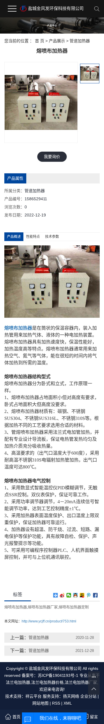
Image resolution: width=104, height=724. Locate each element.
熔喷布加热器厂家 (43, 607)
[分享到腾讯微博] (88, 595)
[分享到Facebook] (95, 595)
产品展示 (57, 40)
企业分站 (88, 696)
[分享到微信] (68, 595)
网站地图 (40, 703)
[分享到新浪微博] (62, 595)
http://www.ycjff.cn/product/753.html (49, 621)
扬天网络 (71, 696)
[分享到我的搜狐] (82, 595)
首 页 (39, 40)
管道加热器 (80, 40)
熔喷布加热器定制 (74, 607)
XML (68, 703)
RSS (56, 703)
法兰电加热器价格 (47, 682)
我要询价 (52, 156)
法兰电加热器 (18, 682)
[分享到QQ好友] (75, 595)
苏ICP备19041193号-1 (58, 675)
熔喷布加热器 (15, 607)
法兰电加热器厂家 (81, 682)
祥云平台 (33, 696)
